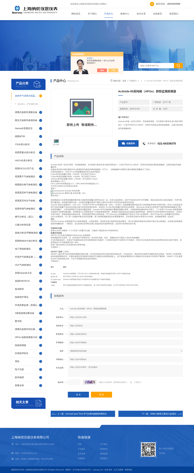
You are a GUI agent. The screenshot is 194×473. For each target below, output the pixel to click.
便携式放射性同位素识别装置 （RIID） (28, 329)
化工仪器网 (118, 470)
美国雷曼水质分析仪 (25, 152)
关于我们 (92, 14)
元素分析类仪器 (23, 225)
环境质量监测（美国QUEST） (28, 305)
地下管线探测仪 (23, 249)
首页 (124, 81)
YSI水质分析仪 (22, 144)
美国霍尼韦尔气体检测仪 (27, 200)
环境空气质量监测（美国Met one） (28, 257)
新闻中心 (124, 14)
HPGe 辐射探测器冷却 (26, 337)
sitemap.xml (98, 470)
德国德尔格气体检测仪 (26, 184)
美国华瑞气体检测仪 (25, 208)
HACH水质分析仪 (23, 160)
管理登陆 (128, 470)
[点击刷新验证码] (89, 382)
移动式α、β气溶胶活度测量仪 (29, 104)
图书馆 (18, 321)
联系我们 (173, 14)
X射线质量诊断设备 (24, 313)
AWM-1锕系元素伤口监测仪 (163, 414)
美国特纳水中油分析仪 (26, 241)
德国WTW (20, 136)
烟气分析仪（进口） (25, 216)
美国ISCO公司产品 (24, 168)
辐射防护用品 (21, 297)
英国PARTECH (22, 281)
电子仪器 (19, 369)
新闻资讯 (104, 449)
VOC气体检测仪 (23, 265)
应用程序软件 (21, 353)
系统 (17, 361)
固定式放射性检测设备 (26, 120)
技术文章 (141, 14)
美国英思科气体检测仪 (26, 192)
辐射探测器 (20, 345)
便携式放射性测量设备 (26, 112)
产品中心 (108, 14)
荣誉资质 (104, 454)
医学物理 (19, 377)
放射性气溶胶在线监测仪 (27, 96)
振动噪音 (19, 289)
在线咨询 (130, 143)
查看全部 (19, 385)
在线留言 (157, 14)
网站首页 (75, 14)
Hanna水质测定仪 (23, 128)
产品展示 (81, 449)
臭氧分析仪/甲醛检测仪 (26, 233)
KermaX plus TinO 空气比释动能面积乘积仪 (86, 414)
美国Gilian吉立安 (23, 273)
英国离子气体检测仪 (25, 176)
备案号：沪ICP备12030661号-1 (78, 470)
